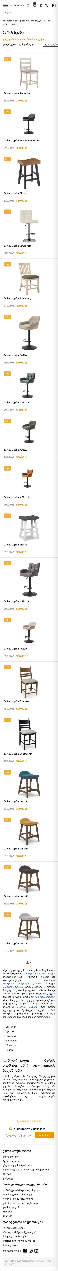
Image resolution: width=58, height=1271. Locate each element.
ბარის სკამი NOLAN (16, 648)
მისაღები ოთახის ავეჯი (28, 20)
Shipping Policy (10, 1245)
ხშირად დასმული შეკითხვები (20, 1232)
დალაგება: (10, 44)
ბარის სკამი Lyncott (16, 801)
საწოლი (7, 1211)
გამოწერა (44, 1135)
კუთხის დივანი (11, 1207)
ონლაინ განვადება (14, 1227)
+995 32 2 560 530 (30, 1121)
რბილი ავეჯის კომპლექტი (18, 1198)
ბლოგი (7, 1173)
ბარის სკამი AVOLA (15, 354)
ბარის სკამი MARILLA (16, 402)
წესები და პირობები (15, 1236)
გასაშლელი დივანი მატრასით (20, 1203)
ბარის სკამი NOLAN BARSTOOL (22, 140)
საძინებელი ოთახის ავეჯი (18, 1194)
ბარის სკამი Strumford (18, 245)
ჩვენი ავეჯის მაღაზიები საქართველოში (26, 1169)
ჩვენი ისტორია (11, 1161)
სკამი (47, 20)
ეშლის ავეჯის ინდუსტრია (17, 1165)
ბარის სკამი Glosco (15, 193)
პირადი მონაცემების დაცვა (19, 1240)
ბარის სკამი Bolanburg (17, 298)
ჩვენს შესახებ (11, 1156)
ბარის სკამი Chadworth (18, 701)
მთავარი (7, 20)
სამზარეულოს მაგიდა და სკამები (22, 1190)
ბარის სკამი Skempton (17, 92)
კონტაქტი (8, 1178)
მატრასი (7, 1215)
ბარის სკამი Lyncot (15, 943)
